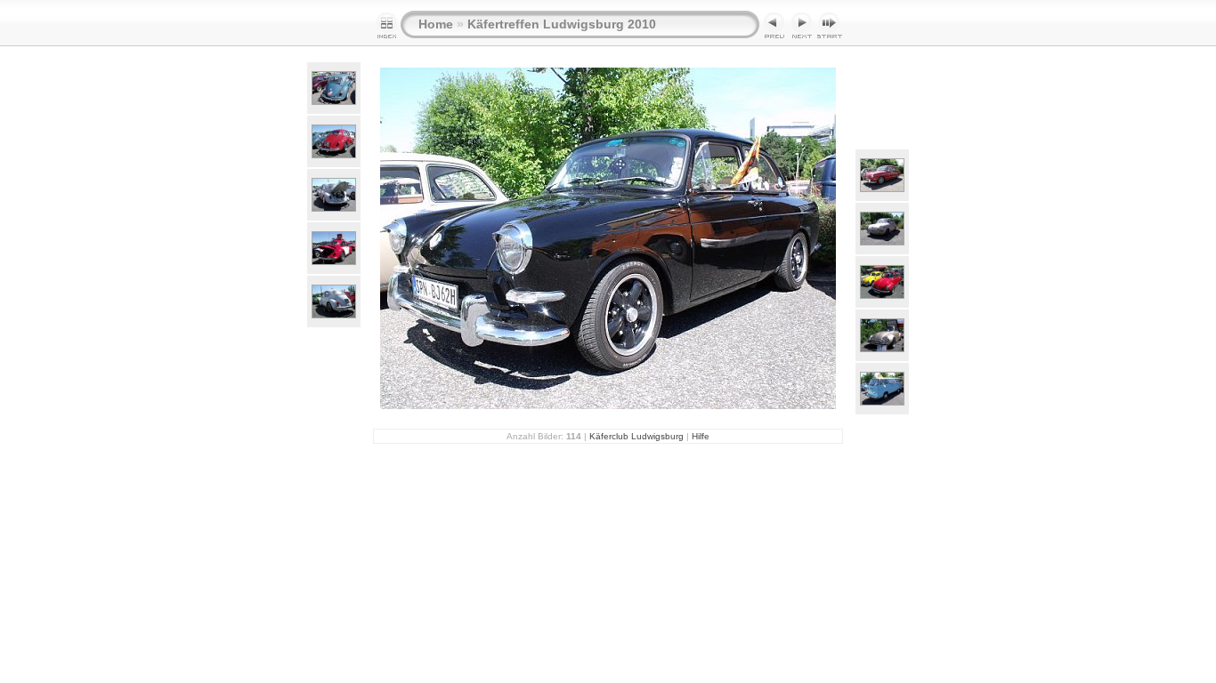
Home (435, 24)
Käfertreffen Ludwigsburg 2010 (561, 24)
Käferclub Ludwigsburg (636, 436)
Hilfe (700, 436)
